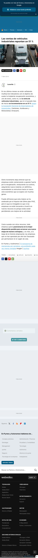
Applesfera (5, 492)
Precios (12, 30)
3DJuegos (22, 487)
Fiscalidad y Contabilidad (27, 442)
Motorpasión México (25, 545)
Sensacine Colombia (25, 542)
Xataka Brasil (5, 540)
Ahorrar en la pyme (25, 453)
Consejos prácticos (7, 439)
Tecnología (23, 446)
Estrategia (5, 442)
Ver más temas (7, 462)
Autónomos (23, 449)
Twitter (17, 70)
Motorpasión (23, 511)
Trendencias (5, 523)
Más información (28, 556)
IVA (26, 30)
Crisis (31, 30)
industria (29, 255)
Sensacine (22, 499)
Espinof (22, 501)
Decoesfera (5, 525)
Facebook (14, 70)
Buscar (35, 470)
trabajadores (23, 456)
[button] (11, 84)
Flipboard (21, 70)
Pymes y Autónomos (25, 525)
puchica (26, 248)
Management (6, 446)
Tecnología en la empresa (9, 456)
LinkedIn (24, 423)
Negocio (4, 453)
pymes (4, 449)
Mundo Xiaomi (6, 497)
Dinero (5, 30)
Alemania (19, 30)
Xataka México (6, 537)
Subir (31, 477)
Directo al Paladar (7, 511)
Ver (20, 339)
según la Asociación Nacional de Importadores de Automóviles (18, 106)
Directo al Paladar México (9, 545)
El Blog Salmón (24, 523)
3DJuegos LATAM (25, 537)
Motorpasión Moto (25, 513)
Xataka (4, 487)
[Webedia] (7, 478)
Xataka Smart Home (7, 495)
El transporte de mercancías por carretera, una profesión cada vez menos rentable (18, 246)
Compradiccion (6, 528)
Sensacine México (25, 540)
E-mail (24, 70)
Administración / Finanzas (27, 439)
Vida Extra (22, 489)
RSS (17, 423)
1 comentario (8, 70)
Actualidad (12, 255)
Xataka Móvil (5, 489)
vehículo (20, 255)
